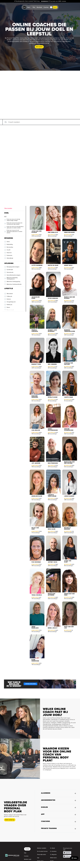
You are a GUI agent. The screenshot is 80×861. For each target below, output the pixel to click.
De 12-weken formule (42, 851)
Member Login (27, 859)
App (38, 857)
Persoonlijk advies (41, 854)
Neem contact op (9, 820)
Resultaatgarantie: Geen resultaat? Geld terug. (27, 1)
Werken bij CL (53, 857)
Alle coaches (39, 47)
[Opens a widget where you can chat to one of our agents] (74, 858)
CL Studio (52, 848)
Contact (27, 849)
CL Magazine (53, 854)
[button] (51, 7)
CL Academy (53, 851)
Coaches (26, 856)
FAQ (25, 853)
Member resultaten (41, 848)
